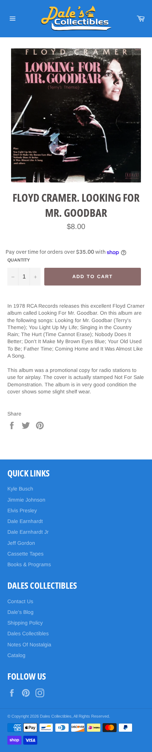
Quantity (18, 260)
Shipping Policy (25, 623)
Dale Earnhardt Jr (28, 532)
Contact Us (20, 601)
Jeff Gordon (21, 543)
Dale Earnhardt (25, 521)
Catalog (16, 655)
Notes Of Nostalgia (29, 644)
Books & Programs (29, 564)
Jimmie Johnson (26, 500)
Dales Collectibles (28, 633)
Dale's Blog (20, 612)
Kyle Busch (20, 489)
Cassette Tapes (25, 554)
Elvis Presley (22, 510)
